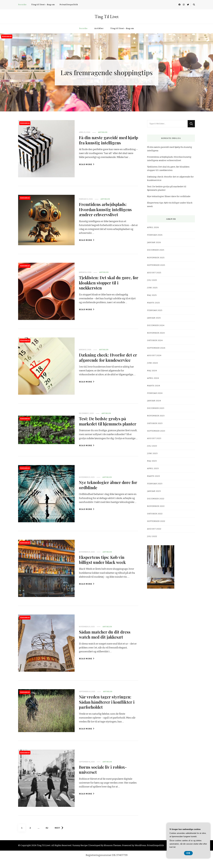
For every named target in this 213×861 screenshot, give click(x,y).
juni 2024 (152, 363)
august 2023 (154, 438)
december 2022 (155, 499)
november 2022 (156, 506)
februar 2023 (154, 484)
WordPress (140, 845)
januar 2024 (154, 401)
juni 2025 (152, 288)
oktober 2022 (155, 514)
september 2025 (156, 265)
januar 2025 (154, 318)
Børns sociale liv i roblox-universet (103, 769)
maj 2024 (152, 371)
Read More (85, 164)
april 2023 (153, 468)
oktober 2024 (155, 340)
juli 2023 (152, 446)
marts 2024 (153, 386)
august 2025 (154, 273)
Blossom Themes (112, 845)
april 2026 (153, 227)
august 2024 (154, 355)
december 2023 (155, 408)
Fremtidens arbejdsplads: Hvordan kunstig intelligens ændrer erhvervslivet (105, 209)
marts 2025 (153, 303)
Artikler (99, 28)
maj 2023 (152, 461)
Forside (22, 5)
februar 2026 (155, 235)
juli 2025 (152, 280)
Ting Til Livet (107, 16)
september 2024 (156, 348)
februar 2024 (155, 393)
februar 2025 (154, 310)
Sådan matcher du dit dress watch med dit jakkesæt (104, 634)
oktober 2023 (155, 423)
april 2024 (153, 378)
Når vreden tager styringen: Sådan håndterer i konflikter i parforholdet (106, 702)
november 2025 (156, 258)
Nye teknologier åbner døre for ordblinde (108, 484)
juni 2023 (152, 453)
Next (57, 828)
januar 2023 (154, 491)
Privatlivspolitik (69, 5)
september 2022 (156, 521)
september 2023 (156, 431)
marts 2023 (153, 476)
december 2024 (155, 325)
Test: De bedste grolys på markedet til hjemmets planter (107, 421)
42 (48, 827)
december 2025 (155, 250)
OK (188, 853)
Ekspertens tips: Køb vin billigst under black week (102, 559)
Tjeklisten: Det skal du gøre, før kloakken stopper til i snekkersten (108, 282)
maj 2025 (152, 295)
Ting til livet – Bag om (43, 5)
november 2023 (156, 416)
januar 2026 (154, 242)
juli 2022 (152, 536)
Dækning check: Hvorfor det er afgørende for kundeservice (108, 357)
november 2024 (156, 333)
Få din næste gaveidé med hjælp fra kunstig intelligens (108, 140)
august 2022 (154, 529)
